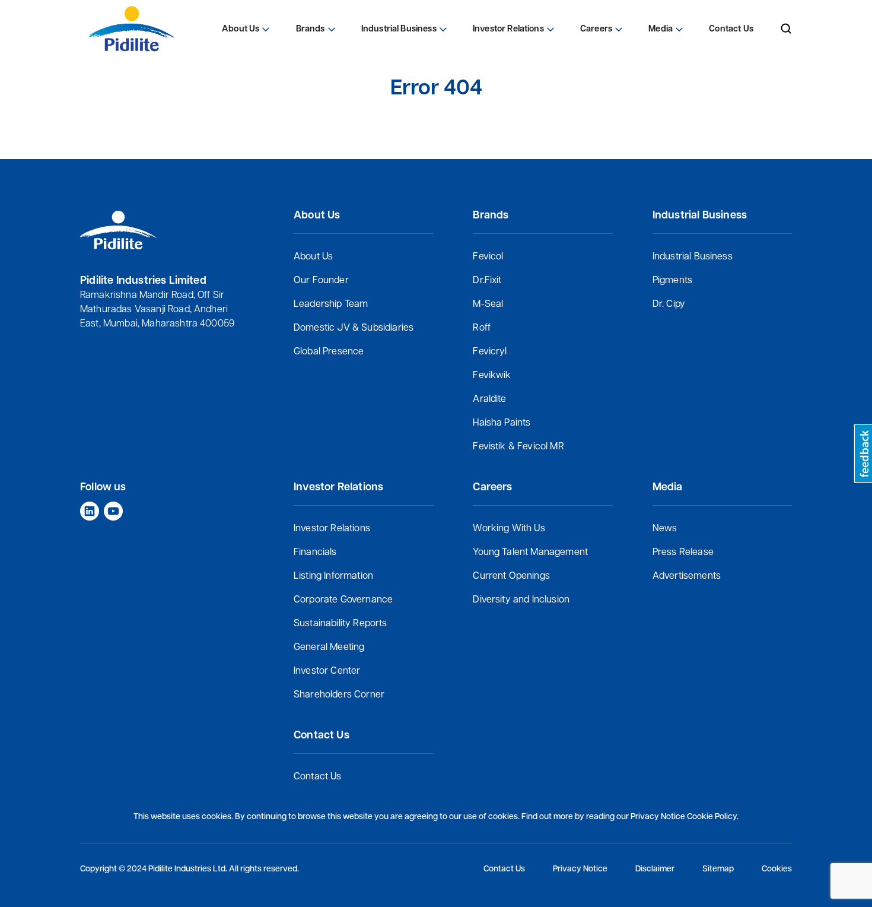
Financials (315, 552)
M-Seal (488, 304)
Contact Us (318, 777)
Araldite (489, 399)
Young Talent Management (530, 552)
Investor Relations (332, 529)
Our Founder (321, 281)
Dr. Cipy (669, 304)
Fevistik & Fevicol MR (518, 447)
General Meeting (329, 647)
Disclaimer (654, 869)
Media (660, 29)
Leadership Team (331, 304)
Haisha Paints (501, 423)
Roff (482, 328)
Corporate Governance (343, 600)
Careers (596, 29)
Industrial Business (693, 257)
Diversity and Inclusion (521, 600)
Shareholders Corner (339, 695)
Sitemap (718, 869)
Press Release (683, 552)
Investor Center (327, 671)
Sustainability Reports (340, 624)
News (665, 529)
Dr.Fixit (487, 281)
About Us (313, 257)
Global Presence (329, 352)
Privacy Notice (580, 869)
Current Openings (511, 576)
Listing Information (333, 576)
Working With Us (509, 529)
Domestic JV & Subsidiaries (353, 328)
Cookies (777, 869)
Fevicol (488, 257)
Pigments (672, 281)
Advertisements (687, 576)
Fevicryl (490, 352)
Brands (310, 29)
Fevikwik (492, 375)
